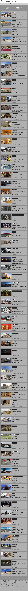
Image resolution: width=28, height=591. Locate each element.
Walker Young (14, 561)
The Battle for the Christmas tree (18, 115)
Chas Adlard (14, 20)
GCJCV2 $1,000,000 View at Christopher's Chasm (17, 530)
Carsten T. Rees (14, 392)
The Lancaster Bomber (16, 200)
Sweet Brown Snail (16, 183)
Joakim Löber (14, 316)
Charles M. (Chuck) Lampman (17, 274)
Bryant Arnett (14, 54)
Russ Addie (14, 12)
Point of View (14, 436)
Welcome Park (15, 310)
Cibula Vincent (14, 147)
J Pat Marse (14, 341)
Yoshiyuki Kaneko (15, 248)
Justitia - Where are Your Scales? (18, 394)
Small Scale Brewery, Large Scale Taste (18, 108)
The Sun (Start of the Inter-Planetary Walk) (19, 370)
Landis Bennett (14, 88)
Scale (14, 4)
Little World (14, 478)
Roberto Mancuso (15, 333)
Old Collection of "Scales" (17, 326)
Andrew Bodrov (14, 113)
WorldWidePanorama (14, 1)
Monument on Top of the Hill (17, 512)
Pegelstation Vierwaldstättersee (18, 208)
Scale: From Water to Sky (17, 284)
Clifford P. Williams (15, 535)
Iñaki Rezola (14, 400)
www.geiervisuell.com (6, 589)
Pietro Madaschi (15, 324)
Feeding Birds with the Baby (17, 377)
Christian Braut (14, 122)
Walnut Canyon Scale (16, 453)
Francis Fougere (14, 198)
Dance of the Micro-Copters (17, 158)
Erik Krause (14, 265)
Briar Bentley (14, 96)
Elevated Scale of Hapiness (17, 571)
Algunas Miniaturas (16, 48)
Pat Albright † (14, 37)
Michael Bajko (14, 71)
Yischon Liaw (14, 307)
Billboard (13, 149)
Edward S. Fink (14, 189)
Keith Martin (14, 350)
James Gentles (14, 223)
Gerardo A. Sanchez (15, 434)
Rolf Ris (13, 417)
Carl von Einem (14, 181)
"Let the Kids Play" (15, 14)
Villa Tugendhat (15, 242)
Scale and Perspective (16, 411)
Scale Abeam (14, 234)
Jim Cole (13, 164)
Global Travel (14, 90)
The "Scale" (14, 335)
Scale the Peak (15, 73)
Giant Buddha (14, 293)
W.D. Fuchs (14, 206)
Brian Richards (14, 409)
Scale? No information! (16, 267)
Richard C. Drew (15, 172)
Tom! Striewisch (15, 485)
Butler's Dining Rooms (16, 385)
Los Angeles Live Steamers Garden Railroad (19, 57)
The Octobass (15, 141)
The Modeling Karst (16, 470)
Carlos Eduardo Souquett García (17, 476)
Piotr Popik (14, 375)
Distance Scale (15, 504)
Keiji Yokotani (14, 552)
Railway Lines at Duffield (17, 445)
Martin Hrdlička (14, 240)
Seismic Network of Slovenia (18, 132)
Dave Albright (14, 29)
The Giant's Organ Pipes (17, 428)
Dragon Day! (14, 495)
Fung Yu (13, 569)
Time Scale (14, 82)
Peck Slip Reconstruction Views (18, 301)
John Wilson (14, 544)
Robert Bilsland (14, 105)
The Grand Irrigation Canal (17, 217)
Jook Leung (14, 299)
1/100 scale (14, 554)
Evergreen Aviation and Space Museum (18, 167)
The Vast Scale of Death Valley (18, 65)
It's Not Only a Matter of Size (18, 487)
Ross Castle (14, 352)
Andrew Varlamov (15, 510)
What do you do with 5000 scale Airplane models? (18, 175)
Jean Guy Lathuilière (15, 282)
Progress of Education (16, 98)
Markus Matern (14, 358)
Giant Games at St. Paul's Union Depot (18, 192)
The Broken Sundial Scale (17, 360)
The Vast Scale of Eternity (17, 22)
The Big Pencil (15, 537)
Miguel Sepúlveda (15, 468)
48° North (14, 461)
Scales (13, 402)
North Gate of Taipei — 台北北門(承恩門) (19, 564)
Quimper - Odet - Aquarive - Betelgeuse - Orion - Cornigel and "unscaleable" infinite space (18, 260)
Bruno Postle (14, 383)
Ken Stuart (14, 493)
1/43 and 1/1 (14, 318)
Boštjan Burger (14, 130)
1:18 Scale (14, 250)
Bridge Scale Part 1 (16, 31)
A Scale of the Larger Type (17, 276)
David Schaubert (15, 451)
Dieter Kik (13, 257)
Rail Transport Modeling (16, 124)
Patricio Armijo (14, 46)
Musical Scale (14, 343)
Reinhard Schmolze (15, 459)
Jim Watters (14, 527)
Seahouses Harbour (16, 225)
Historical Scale (15, 521)
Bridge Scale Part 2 (16, 39)
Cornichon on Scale (16, 419)
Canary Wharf (14, 546)
